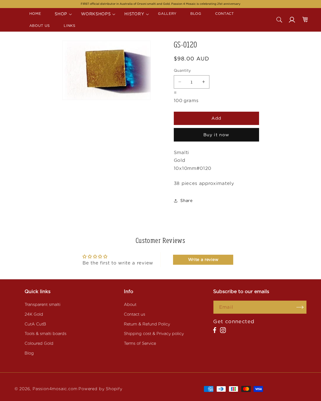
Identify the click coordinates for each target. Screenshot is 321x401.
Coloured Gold (39, 343)
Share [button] (186, 200)
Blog (29, 353)
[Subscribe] (300, 307)
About (130, 304)
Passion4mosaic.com (55, 388)
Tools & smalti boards (45, 333)
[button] (61, 14)
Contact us (134, 314)
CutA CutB (35, 324)
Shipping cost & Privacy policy (154, 333)
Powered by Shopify (100, 388)
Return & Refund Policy (147, 324)
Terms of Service (140, 343)
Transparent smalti (42, 304)
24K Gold (34, 314)
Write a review (203, 259)
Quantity (182, 70)
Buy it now (216, 134)
